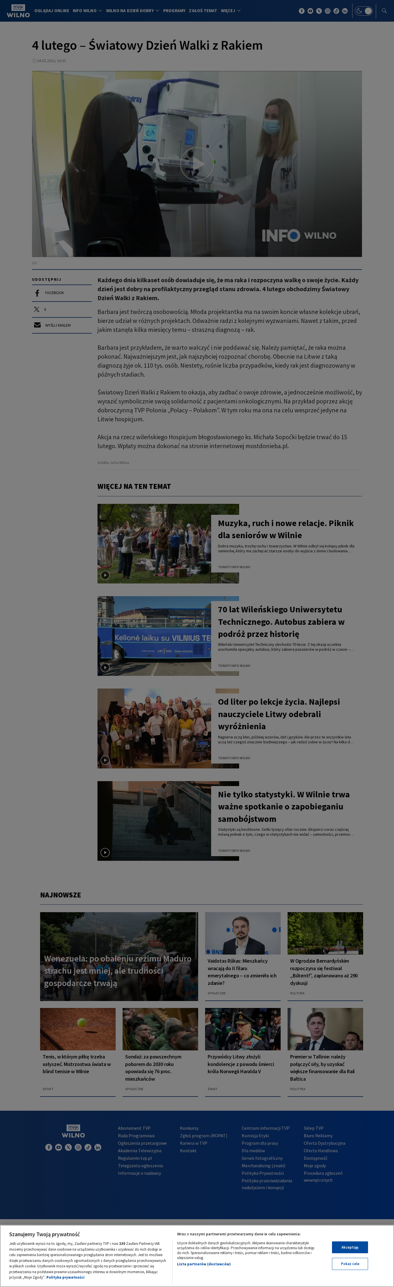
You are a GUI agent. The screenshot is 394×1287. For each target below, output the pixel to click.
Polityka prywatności (65, 1277)
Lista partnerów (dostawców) (204, 1264)
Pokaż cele (350, 1263)
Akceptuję (350, 1247)
